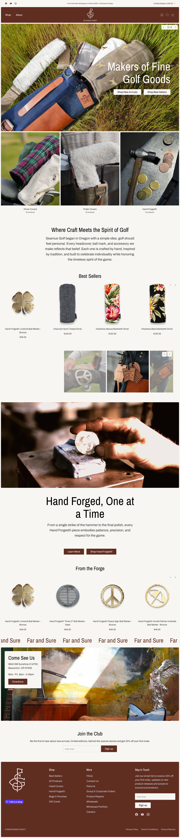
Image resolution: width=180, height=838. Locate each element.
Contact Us (92, 807)
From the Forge (90, 594)
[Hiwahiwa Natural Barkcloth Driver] (112, 303)
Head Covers (56, 812)
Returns (90, 812)
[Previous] (163, 27)
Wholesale (92, 828)
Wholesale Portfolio (97, 833)
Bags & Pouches (58, 823)
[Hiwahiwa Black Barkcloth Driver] (157, 303)
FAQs (89, 802)
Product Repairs (95, 823)
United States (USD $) (163, 3)
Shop (8, 15)
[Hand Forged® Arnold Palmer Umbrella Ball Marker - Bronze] (157, 622)
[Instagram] (15, 3)
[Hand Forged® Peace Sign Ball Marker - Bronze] (112, 622)
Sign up (109, 775)
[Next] (175, 27)
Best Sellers (90, 276)
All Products (55, 807)
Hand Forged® (57, 817)
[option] (90, 77)
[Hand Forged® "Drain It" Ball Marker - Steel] (68, 622)
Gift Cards (54, 828)
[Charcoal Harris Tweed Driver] (68, 303)
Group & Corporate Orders (100, 817)
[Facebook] (6, 3)
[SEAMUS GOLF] (90, 15)
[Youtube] (10, 3)
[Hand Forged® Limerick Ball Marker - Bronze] (23, 303)
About (19, 15)
